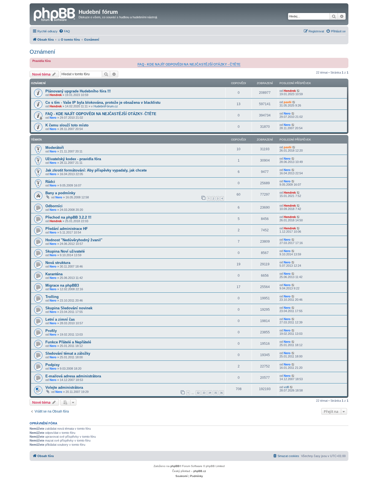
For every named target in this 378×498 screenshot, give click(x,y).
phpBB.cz (199, 471)
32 (198, 393)
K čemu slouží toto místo (67, 125)
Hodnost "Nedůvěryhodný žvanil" (73, 240)
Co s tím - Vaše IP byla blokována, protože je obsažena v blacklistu (102, 102)
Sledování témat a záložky (67, 353)
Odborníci (54, 206)
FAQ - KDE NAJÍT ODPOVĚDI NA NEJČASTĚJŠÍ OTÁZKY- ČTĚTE (100, 114)
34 (209, 393)
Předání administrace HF (66, 229)
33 (204, 393)
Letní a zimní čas (60, 319)
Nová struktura (57, 263)
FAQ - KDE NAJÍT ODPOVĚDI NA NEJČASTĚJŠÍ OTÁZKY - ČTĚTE (189, 64)
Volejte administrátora (64, 387)
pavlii (287, 102)
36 (221, 393)
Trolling (52, 297)
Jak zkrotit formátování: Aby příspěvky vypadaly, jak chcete (96, 170)
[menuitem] (64, 31)
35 (215, 393)
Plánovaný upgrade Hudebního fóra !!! (78, 91)
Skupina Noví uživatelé (65, 251)
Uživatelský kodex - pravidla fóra (73, 159)
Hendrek (56, 95)
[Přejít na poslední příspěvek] (298, 90)
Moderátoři (54, 148)
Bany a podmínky (60, 193)
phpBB (174, 466)
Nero (53, 117)
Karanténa (54, 274)
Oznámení (42, 52)
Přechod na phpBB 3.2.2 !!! (68, 217)
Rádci (50, 182)
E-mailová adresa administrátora (73, 376)
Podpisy (52, 365)
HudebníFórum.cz (106, 106)
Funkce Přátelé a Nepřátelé (68, 342)
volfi (286, 387)
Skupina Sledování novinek (68, 308)
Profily (51, 331)
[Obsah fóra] (55, 13)
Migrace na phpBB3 (62, 285)
